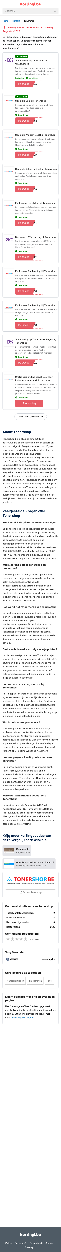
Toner (49, 980)
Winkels (8, 1243)
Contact (50, 1243)
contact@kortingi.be (22, 1017)
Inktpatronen (35, 980)
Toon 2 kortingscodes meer (30, 416)
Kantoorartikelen (15, 980)
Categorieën (21, 1243)
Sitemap (29, 1247)
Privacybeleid (36, 1243)
